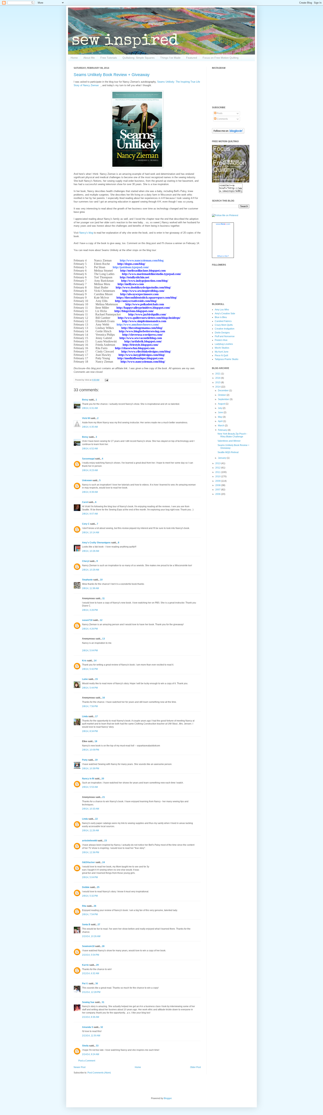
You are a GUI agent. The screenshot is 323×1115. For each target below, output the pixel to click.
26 (95, 906)
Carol (85, 502)
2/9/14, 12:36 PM (90, 852)
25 (98, 887)
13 (103, 638)
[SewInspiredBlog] (230, 181)
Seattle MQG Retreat (228, 452)
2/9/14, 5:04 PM (90, 877)
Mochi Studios (222, 348)
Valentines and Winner (229, 441)
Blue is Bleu (221, 317)
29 (97, 965)
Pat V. (85, 983)
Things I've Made (170, 57)
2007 (218, 489)
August (222, 404)
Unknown (87, 480)
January (222, 458)
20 (102, 778)
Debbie (86, 887)
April (220, 421)
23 (105, 840)
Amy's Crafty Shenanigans (96, 542)
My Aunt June (221, 351)
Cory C (86, 524)
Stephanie (87, 579)
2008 (218, 485)
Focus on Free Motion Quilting (221, 57)
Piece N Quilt (221, 355)
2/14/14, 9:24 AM (90, 1054)
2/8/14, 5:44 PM (90, 687)
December (223, 390)
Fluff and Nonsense (225, 336)
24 (103, 862)
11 (103, 598)
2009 (218, 481)
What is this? (223, 256)
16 (103, 697)
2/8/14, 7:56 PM (90, 706)
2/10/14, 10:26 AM (91, 936)
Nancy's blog (86, 232)
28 (103, 946)
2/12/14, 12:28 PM (91, 992)
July (220, 408)
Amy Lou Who (222, 309)
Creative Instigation (224, 328)
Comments (222, 119)
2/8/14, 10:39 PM (90, 768)
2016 (218, 378)
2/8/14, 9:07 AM (90, 513)
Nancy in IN (88, 778)
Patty (85, 760)
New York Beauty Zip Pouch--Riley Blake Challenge (232, 435)
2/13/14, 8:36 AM (90, 1017)
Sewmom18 (88, 946)
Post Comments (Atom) (99, 1072)
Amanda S (87, 1027)
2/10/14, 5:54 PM (90, 955)
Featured (191, 57)
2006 (218, 494)
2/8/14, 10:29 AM (90, 569)
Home (74, 57)
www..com (223, 224)
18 (96, 741)
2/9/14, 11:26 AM (90, 830)
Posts (219, 113)
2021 (218, 373)
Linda (85, 716)
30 (96, 983)
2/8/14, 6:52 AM (90, 448)
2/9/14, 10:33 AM (90, 808)
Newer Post (79, 1067)
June (221, 412)
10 (101, 579)
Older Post (195, 1067)
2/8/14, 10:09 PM (90, 749)
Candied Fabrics (223, 321)
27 (99, 924)
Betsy (85, 399)
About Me (89, 57)
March (221, 425)
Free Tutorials (108, 57)
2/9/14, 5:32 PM (90, 896)
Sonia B (86, 924)
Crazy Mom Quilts (224, 325)
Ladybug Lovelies (224, 344)
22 (96, 819)
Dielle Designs (222, 332)
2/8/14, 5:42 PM (90, 669)
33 (97, 1045)
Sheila (85, 1045)
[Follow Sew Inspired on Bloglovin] (228, 132)
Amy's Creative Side (225, 313)
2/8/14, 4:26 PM (90, 628)
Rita (84, 906)
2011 (218, 472)
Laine (85, 679)
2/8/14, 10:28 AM (90, 551)
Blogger (168, 1098)
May (220, 417)
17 (96, 716)
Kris (84, 660)
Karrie (85, 965)
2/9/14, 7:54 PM (90, 914)
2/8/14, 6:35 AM (90, 427)
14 (95, 660)
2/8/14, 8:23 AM (90, 470)
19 (96, 760)
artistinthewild (89, 840)
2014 (218, 386)
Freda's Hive (221, 340)
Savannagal (88, 458)
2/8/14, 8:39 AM (90, 492)
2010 (218, 476)
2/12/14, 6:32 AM (90, 973)
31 (103, 1002)
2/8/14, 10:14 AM (90, 532)
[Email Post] (106, 380)
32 (101, 1027)
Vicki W (86, 418)
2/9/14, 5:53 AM (90, 787)
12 (101, 620)
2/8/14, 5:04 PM (90, 650)
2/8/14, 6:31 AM (90, 408)
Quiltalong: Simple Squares (138, 57)
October (222, 395)
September (224, 399)
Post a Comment (86, 1060)
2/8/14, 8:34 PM (90, 731)
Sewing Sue (88, 1002)
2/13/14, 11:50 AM (91, 1035)
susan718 (87, 620)
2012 (218, 467)
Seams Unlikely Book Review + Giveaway (112, 74)
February (223, 430)
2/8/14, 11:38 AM (90, 588)
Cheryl (85, 561)
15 (96, 679)
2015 (218, 382)
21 (103, 797)
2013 (218, 463)
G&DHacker (88, 862)
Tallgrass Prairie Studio (226, 359)
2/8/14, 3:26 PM (90, 610)
